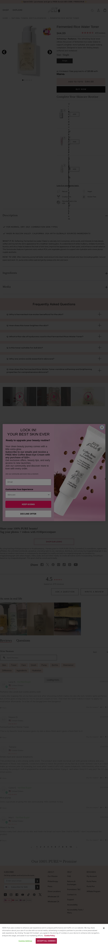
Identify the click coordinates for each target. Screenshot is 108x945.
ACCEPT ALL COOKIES (46, 941)
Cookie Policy (49, 936)
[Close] (104, 928)
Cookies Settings (25, 941)
